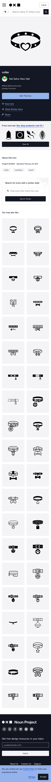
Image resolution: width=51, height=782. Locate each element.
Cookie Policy (29, 769)
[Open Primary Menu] (4, 5)
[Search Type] (6, 11)
